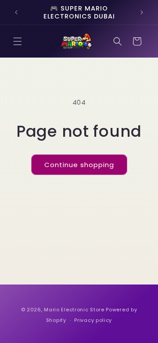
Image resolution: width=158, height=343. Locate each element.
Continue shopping (79, 164)
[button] (17, 41)
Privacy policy (93, 320)
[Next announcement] (141, 12)
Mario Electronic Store (74, 309)
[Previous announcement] (16, 12)
